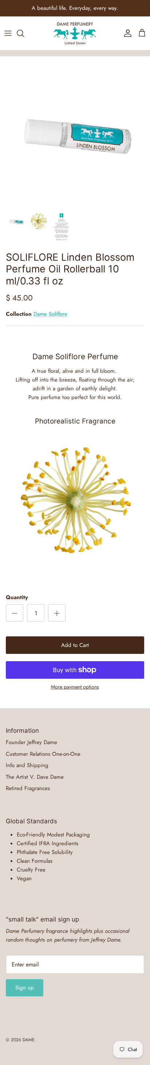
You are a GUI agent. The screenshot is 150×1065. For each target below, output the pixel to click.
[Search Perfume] (24, 33)
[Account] (126, 33)
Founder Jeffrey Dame (31, 742)
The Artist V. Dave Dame (35, 777)
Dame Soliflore (50, 314)
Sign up (24, 988)
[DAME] (75, 33)
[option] (75, 131)
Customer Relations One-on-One (43, 754)
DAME (29, 1040)
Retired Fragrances (28, 788)
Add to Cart (75, 645)
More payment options (75, 687)
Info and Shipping (27, 765)
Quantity (17, 597)
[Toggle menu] (8, 33)
